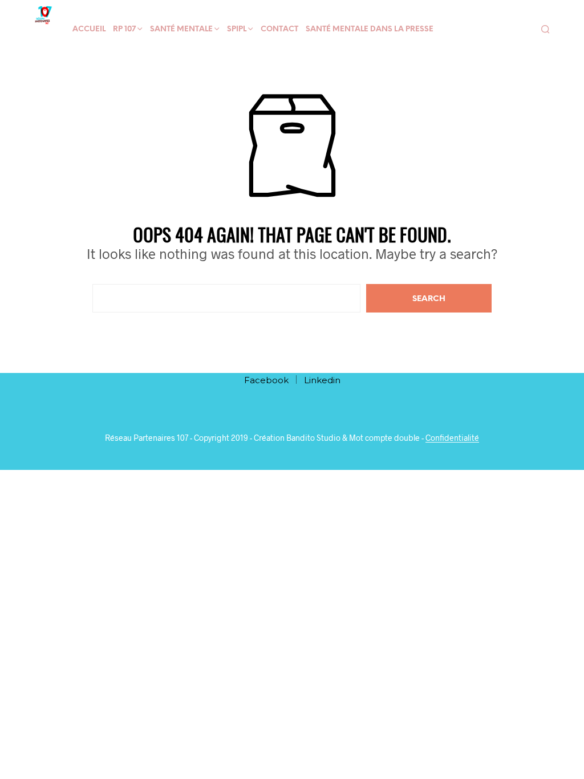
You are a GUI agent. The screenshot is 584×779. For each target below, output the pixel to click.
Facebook (266, 380)
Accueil (89, 29)
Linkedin (322, 380)
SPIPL (236, 29)
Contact (279, 29)
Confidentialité (452, 438)
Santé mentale (181, 29)
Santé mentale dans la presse (369, 29)
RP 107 (124, 29)
